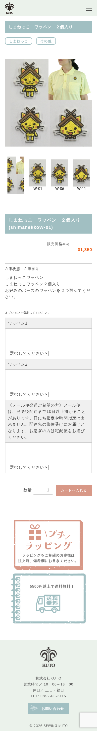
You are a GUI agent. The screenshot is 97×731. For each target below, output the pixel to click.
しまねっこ (18, 41)
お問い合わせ (52, 709)
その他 (46, 41)
